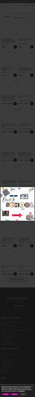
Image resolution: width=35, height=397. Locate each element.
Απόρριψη (14, 394)
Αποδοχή (5, 394)
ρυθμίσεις (22, 391)
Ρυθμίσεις (23, 394)
